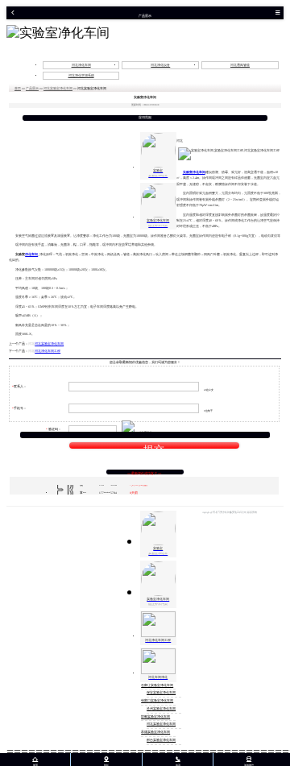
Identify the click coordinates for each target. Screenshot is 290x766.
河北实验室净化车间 (58, 88)
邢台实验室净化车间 (161, 740)
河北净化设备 (160, 65)
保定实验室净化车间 (161, 692)
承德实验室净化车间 (155, 732)
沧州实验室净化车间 (161, 708)
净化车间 (31, 254)
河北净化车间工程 (47, 351)
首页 (17, 88)
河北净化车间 (81, 65)
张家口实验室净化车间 (157, 700)
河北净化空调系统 (81, 75)
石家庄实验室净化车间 (157, 685)
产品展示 (32, 88)
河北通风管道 (240, 65)
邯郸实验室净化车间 (155, 716)
